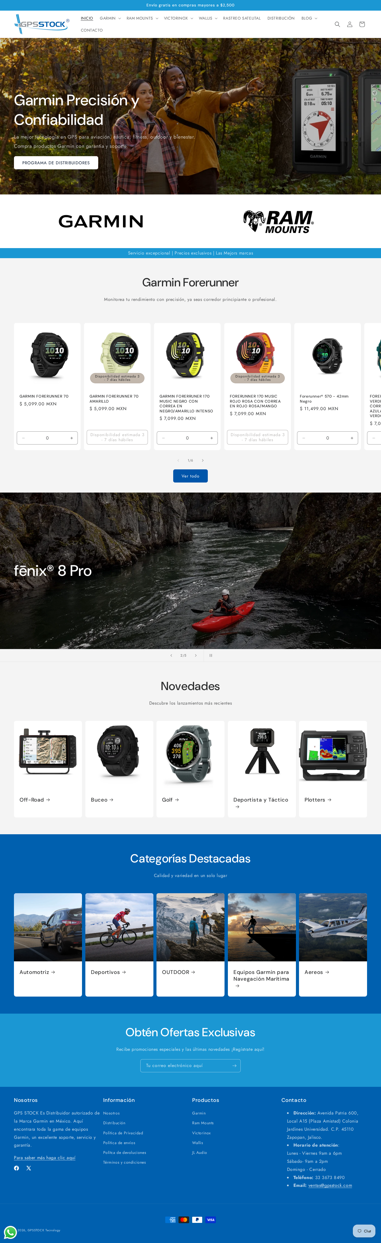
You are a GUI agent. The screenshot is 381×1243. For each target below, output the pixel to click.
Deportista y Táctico (260, 800)
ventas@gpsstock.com (330, 1185)
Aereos (314, 972)
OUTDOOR (175, 972)
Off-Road (32, 800)
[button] (110, 18)
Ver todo (190, 476)
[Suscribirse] (234, 1065)
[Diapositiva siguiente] (196, 655)
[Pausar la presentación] (210, 655)
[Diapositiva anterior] (171, 655)
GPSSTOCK (36, 1230)
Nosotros (111, 1113)
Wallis (197, 1142)
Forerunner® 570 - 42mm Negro (324, 399)
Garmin (199, 1113)
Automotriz (34, 972)
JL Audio (199, 1152)
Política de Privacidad (123, 1132)
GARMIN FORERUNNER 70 (44, 396)
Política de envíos (119, 1142)
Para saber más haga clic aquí (44, 1157)
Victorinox (201, 1132)
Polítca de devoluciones (124, 1152)
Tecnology (52, 1230)
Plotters (315, 800)
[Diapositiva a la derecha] (203, 460)
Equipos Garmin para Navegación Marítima (261, 975)
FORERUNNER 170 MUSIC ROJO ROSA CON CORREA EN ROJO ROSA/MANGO (255, 401)
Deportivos (105, 972)
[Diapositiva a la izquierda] (178, 460)
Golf (167, 800)
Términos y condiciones (124, 1162)
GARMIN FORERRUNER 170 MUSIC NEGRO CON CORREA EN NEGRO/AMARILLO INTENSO (186, 403)
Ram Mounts (203, 1123)
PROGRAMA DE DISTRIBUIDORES (56, 163)
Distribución (114, 1123)
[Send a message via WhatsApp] (10, 1232)
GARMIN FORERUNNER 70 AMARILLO (114, 399)
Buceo (99, 800)
